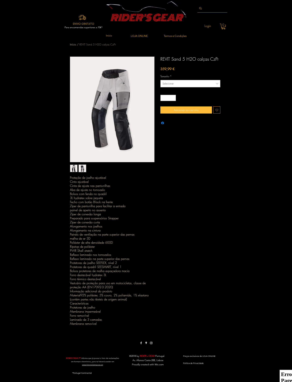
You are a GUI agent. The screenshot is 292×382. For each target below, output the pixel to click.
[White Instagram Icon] (151, 343)
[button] (223, 26)
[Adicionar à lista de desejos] (216, 110)
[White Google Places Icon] (146, 343)
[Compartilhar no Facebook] (163, 123)
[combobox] (190, 83)
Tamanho (166, 76)
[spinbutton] (168, 98)
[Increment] (173, 98)
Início (73, 44)
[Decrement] (163, 98)
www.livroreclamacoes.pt (92, 365)
